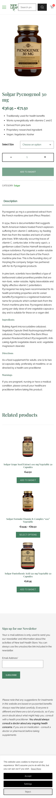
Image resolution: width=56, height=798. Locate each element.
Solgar (17, 185)
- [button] (11, 157)
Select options (28, 535)
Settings (28, 784)
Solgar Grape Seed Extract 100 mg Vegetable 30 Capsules (28, 466)
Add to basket (28, 172)
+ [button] (45, 157)
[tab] (28, 201)
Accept (28, 776)
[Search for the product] (42, 7)
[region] (28, 776)
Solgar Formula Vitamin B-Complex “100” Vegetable (28, 520)
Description (10, 201)
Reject (28, 792)
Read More (36, 769)
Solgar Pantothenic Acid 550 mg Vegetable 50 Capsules (28, 575)
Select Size (8, 144)
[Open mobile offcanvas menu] (4, 7)
